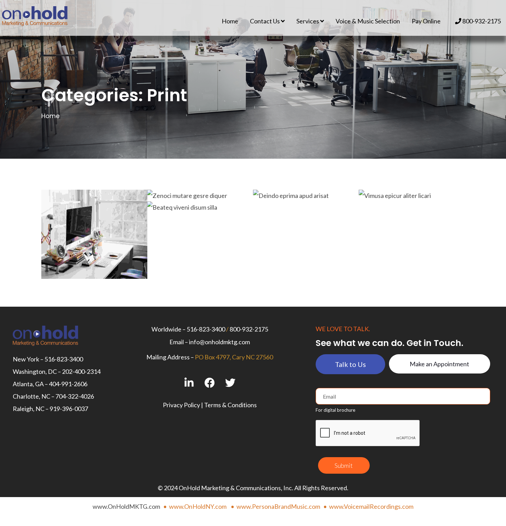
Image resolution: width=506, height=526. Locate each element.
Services (308, 21)
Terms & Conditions (230, 405)
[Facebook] (209, 382)
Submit (344, 465)
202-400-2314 (81, 371)
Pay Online (426, 21)
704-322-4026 (74, 396)
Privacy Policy (181, 405)
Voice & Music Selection (368, 21)
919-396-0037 (69, 408)
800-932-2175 (481, 21)
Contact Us (265, 21)
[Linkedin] (189, 382)
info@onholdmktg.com (219, 342)
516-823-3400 (63, 359)
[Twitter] (230, 382)
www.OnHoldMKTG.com (126, 506)
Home (230, 21)
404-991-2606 (68, 384)
